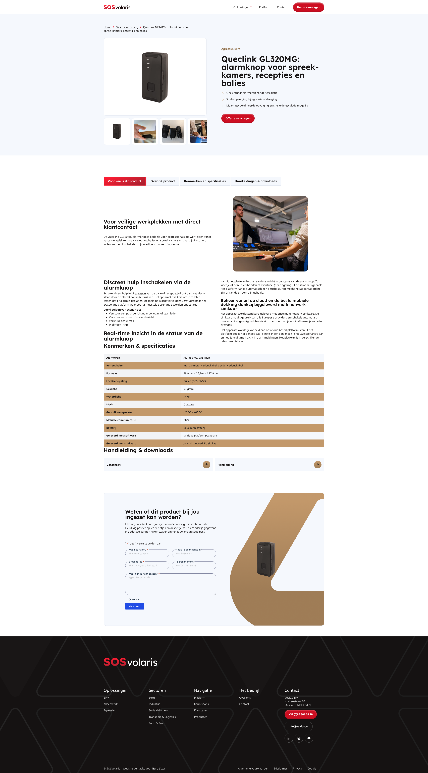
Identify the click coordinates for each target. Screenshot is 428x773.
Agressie (227, 49)
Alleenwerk (111, 704)
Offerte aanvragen (238, 118)
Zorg (152, 697)
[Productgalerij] (155, 77)
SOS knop (204, 357)
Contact (282, 7)
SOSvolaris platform (116, 304)
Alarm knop (190, 357)
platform (227, 334)
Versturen (134, 606)
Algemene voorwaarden (253, 768)
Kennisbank (201, 704)
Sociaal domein (158, 710)
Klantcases (201, 710)
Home (107, 27)
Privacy (297, 768)
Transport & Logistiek (162, 717)
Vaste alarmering (127, 27)
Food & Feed (157, 723)
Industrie (154, 704)
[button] (242, 7)
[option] (145, 131)
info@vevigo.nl (298, 726)
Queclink (189, 404)
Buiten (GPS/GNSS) (195, 381)
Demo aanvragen (308, 7)
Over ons (245, 697)
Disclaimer (280, 768)
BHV (237, 49)
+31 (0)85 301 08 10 (301, 714)
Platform (264, 7)
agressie (140, 293)
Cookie (311, 768)
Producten (200, 717)
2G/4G (187, 420)
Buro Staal (158, 768)
